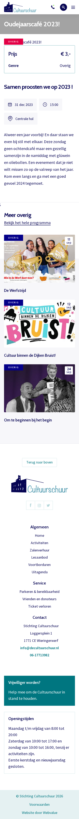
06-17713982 (39, 655)
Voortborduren (39, 565)
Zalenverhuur (39, 550)
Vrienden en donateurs (39, 599)
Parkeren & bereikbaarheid (39, 592)
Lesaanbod (39, 557)
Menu (73, 7)
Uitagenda (40, 572)
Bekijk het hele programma (27, 222)
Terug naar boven (39, 462)
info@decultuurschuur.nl (39, 648)
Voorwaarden (39, 804)
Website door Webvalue (39, 813)
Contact (40, 617)
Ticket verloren (39, 606)
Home (39, 535)
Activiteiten (39, 543)
